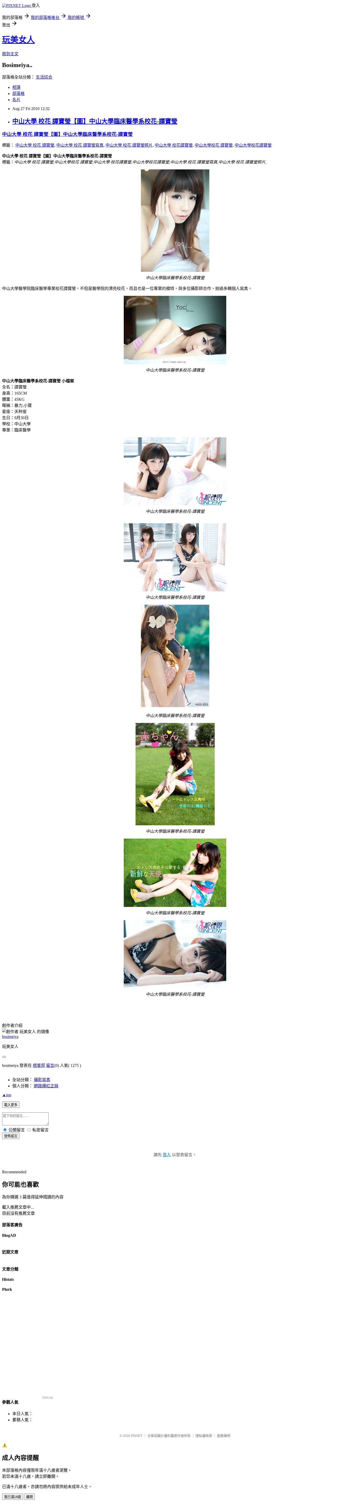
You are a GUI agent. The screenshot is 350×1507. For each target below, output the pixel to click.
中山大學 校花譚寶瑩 (174, 145)
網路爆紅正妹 (46, 1086)
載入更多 (10, 1105)
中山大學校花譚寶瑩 (253, 145)
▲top (6, 1095)
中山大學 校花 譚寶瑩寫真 (80, 145)
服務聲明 (223, 1436)
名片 (16, 99)
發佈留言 (10, 1136)
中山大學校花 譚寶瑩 (214, 145)
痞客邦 (39, 1065)
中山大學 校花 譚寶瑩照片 (129, 145)
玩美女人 (18, 39)
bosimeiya (10, 1036)
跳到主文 (10, 54)
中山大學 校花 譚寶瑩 (34, 145)
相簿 (16, 87)
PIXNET (136, 1436)
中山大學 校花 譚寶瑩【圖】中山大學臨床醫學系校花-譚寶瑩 (94, 121)
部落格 (18, 93)
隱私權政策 (203, 1436)
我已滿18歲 (12, 1497)
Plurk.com (47, 1397)
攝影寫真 (42, 1080)
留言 (50, 1065)
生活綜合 (44, 77)
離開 (29, 1497)
